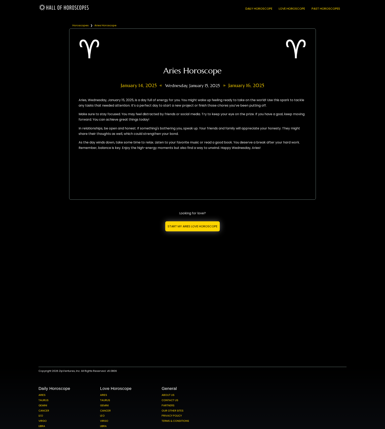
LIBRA (41, 426)
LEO (40, 416)
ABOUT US (168, 395)
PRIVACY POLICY (172, 416)
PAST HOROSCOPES (326, 8)
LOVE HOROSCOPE (292, 8)
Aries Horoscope (105, 25)
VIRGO (42, 421)
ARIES (42, 395)
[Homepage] (64, 10)
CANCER (43, 411)
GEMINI (42, 405)
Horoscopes (80, 25)
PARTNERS (168, 405)
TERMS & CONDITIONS (175, 421)
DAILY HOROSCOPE (258, 8)
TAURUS (43, 400)
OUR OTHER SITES (172, 411)
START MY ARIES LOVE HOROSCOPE (192, 226)
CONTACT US (170, 400)
